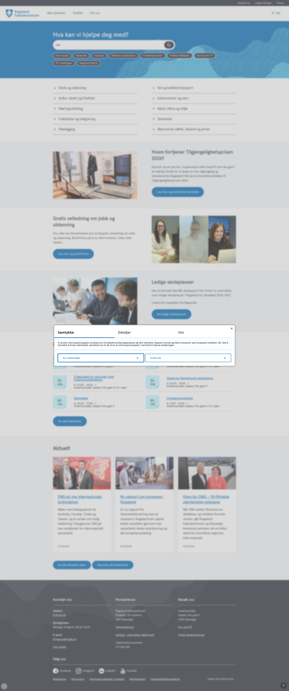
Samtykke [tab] (66, 332)
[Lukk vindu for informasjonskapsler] (232, 328)
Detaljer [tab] (124, 332)
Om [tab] (181, 332)
